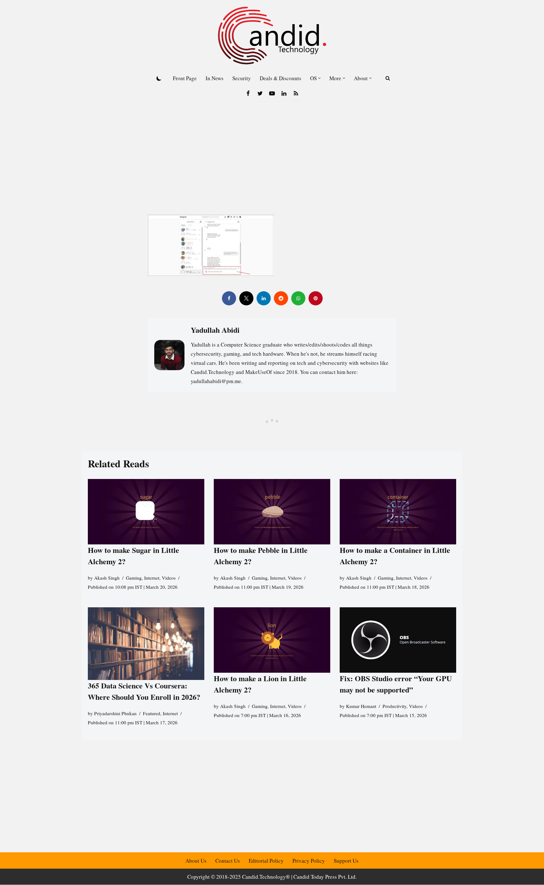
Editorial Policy (266, 860)
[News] (296, 93)
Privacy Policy (308, 860)
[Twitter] (260, 93)
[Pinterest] (315, 298)
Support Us (346, 860)
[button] (319, 78)
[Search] (387, 78)
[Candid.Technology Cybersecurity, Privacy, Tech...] (272, 35)
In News (215, 78)
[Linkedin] (284, 93)
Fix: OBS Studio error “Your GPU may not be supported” (396, 684)
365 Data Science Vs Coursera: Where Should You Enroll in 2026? (144, 691)
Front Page (185, 78)
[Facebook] (248, 93)
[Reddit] (281, 298)
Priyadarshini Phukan (115, 713)
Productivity (394, 706)
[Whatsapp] (298, 298)
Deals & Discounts (280, 78)
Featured (151, 713)
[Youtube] (272, 93)
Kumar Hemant (361, 706)
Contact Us (227, 860)
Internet (151, 578)
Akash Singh (107, 578)
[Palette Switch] (159, 78)
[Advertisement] (272, 149)
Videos (169, 578)
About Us (196, 860)
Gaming (134, 578)
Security (241, 78)
